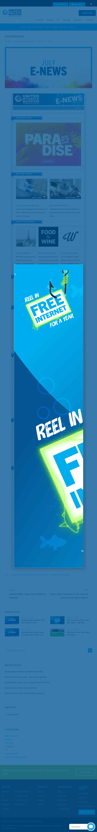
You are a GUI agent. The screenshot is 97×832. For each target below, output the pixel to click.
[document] (48, 416)
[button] (15, 274)
